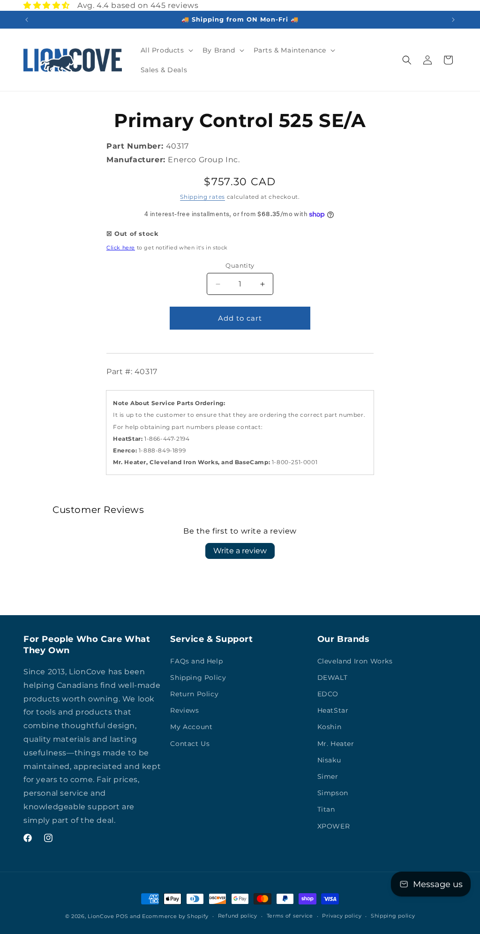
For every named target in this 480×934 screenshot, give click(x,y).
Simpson (332, 793)
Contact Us (190, 743)
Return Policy (194, 694)
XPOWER (333, 826)
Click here (120, 247)
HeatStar (333, 710)
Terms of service (290, 915)
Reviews (184, 710)
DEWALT (332, 677)
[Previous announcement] (26, 20)
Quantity (239, 265)
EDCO (327, 694)
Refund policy (237, 915)
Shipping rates (202, 196)
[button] (166, 50)
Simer (327, 776)
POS (122, 916)
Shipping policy (393, 915)
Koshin (329, 727)
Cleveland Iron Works (355, 661)
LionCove (101, 916)
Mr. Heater (335, 743)
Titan (326, 809)
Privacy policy (341, 915)
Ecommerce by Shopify (175, 916)
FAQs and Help (196, 661)
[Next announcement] (453, 20)
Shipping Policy (198, 677)
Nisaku (329, 760)
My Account (191, 727)
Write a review (240, 550)
